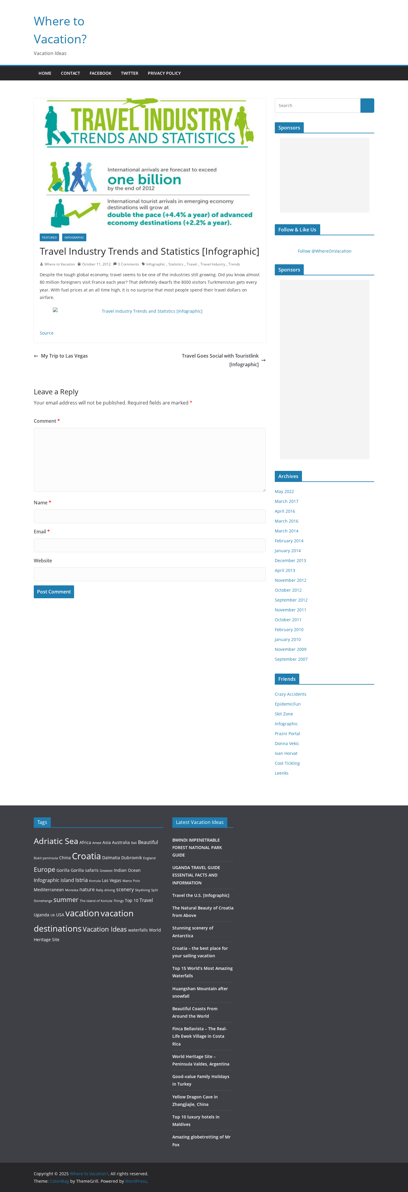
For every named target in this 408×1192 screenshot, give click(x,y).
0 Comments (128, 264)
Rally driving (105, 890)
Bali (134, 843)
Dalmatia (111, 857)
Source (46, 333)
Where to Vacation (60, 264)
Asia (106, 842)
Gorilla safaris (85, 870)
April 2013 (285, 570)
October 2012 (288, 590)
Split (154, 890)
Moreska (71, 890)
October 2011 (288, 619)
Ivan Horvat (286, 753)
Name (42, 502)
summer (66, 899)
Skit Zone (284, 714)
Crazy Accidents (290, 694)
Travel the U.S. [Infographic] (200, 895)
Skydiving (142, 890)
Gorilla (63, 870)
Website (43, 560)
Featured (49, 237)
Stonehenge (43, 901)
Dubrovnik (131, 857)
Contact (70, 73)
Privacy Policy (164, 73)
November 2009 (290, 649)
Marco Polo (131, 881)
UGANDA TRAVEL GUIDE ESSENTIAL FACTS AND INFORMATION (196, 875)
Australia (121, 842)
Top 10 (131, 900)
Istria (81, 879)
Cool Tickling (287, 763)
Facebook (100, 73)
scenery (125, 889)
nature (87, 889)
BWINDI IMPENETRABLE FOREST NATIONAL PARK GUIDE (197, 847)
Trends (234, 264)
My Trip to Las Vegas (64, 355)
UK (52, 915)
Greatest (106, 871)
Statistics (175, 264)
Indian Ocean (127, 870)
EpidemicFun (288, 704)
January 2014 (288, 550)
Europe (44, 869)
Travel (192, 264)
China (65, 857)
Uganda (41, 915)
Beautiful (148, 842)
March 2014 (286, 531)
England (149, 858)
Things (118, 901)
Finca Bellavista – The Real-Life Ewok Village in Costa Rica (199, 1036)
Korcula (95, 881)
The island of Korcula (96, 901)
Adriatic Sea (56, 840)
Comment (47, 421)
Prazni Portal (287, 733)
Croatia (86, 856)
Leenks (282, 773)
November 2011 (290, 610)
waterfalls (138, 930)
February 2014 (289, 541)
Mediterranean (49, 889)
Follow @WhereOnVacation (325, 251)
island (67, 880)
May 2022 (284, 491)
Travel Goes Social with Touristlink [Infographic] (220, 360)
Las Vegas (111, 880)
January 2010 (288, 639)
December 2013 (290, 560)
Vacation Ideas (105, 928)
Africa (85, 842)
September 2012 (291, 600)
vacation (82, 913)
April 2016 (285, 511)
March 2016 (286, 521)
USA (60, 915)
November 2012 (290, 580)
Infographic (74, 237)
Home (45, 73)
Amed (96, 843)
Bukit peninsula (46, 858)
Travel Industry (212, 264)
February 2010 (289, 629)
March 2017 (286, 501)
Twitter (129, 73)
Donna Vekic (287, 743)
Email (42, 531)
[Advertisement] (324, 175)
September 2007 (291, 659)
